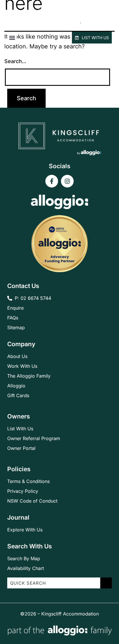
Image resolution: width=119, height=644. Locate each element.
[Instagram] (67, 181)
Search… (15, 61)
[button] (12, 37)
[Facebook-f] (51, 181)
